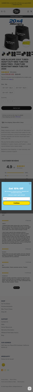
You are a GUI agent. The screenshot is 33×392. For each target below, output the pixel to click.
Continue (16, 203)
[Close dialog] (30, 183)
